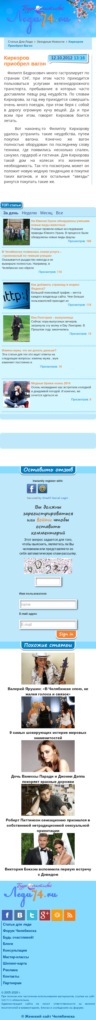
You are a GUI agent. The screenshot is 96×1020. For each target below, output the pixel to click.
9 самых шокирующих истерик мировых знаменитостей (48, 735)
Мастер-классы (16, 956)
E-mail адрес (28, 614)
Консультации (15, 950)
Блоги (8, 943)
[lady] (48, 895)
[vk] (20, 911)
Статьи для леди (20, 41)
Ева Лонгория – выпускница (52, 317)
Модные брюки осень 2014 (50, 383)
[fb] (7, 911)
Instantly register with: (48, 481)
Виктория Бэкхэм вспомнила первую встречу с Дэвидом (48, 871)
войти (44, 520)
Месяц (46, 212)
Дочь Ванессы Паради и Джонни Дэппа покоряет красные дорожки (48, 778)
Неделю (29, 212)
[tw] (32, 911)
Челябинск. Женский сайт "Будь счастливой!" (37, 20)
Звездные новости (51, 41)
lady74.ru (6, 1000)
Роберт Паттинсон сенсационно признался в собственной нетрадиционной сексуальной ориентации (48, 825)
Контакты (11, 976)
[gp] (45, 911)
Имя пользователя (32, 593)
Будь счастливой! (18, 937)
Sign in (66, 633)
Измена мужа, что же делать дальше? (29, 350)
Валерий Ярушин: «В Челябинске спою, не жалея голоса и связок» (48, 691)
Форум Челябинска (19, 930)
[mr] (57, 911)
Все (59, 212)
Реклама (10, 969)
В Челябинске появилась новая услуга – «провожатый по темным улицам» (32, 254)
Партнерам (12, 982)
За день (10, 213)
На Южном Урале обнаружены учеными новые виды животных (60, 223)
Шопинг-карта (15, 963)
